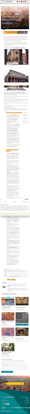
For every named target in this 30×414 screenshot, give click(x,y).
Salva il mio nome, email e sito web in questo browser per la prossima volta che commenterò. (15, 369)
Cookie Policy (26, 411)
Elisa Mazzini (3, 355)
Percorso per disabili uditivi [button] (25, 122)
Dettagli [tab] (15, 201)
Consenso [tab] (5, 201)
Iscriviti (22, 324)
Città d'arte (4, 13)
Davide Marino (18, 309)
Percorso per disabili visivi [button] (25, 115)
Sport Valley (27, 402)
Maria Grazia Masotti (4, 309)
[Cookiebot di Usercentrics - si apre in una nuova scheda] (25, 199)
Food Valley (27, 399)
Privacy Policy (22, 411)
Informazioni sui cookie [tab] (25, 201)
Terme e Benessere (26, 403)
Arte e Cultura (4, 313)
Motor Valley (26, 400)
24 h (6, 32)
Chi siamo (19, 411)
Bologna (8, 279)
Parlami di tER (13, 279)
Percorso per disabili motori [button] (25, 118)
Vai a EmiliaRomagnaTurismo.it (15, 383)
